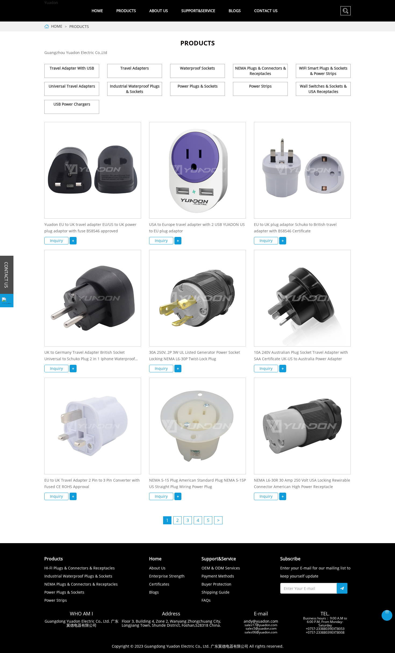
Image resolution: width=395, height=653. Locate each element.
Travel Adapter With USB (72, 68)
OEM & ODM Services (221, 568)
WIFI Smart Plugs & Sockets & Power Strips (323, 71)
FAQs (206, 600)
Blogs (235, 10)
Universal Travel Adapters (72, 86)
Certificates (159, 584)
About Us (157, 568)
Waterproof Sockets (197, 68)
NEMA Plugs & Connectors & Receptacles (260, 71)
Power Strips (260, 86)
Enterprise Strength (167, 576)
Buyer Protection (216, 584)
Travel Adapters (134, 68)
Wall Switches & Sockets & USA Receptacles (323, 89)
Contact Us (266, 10)
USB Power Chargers (71, 104)
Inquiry (56, 240)
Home (97, 10)
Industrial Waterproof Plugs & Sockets (135, 89)
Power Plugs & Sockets (198, 86)
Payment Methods (218, 576)
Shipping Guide (215, 592)
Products (79, 26)
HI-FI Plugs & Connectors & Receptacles (79, 568)
